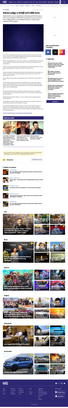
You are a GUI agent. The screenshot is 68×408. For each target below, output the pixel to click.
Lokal (20, 393)
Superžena (13, 393)
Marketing (40, 388)
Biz (3, 392)
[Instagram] (62, 52)
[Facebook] (48, 52)
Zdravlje (13, 388)
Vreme (30, 393)
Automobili (6, 9)
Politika (6, 226)
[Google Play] (60, 392)
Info (4, 388)
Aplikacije (40, 395)
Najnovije (11, 2)
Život (4, 393)
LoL (5, 284)
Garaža (53, 357)
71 (7, 170)
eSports (20, 388)
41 (4, 159)
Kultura (12, 392)
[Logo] (5, 2)
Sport (4, 390)
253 (7, 194)
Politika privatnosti (42, 393)
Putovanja (13, 390)
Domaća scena (38, 272)
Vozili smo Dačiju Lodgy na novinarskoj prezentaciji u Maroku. (17, 113)
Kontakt (40, 399)
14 (7, 202)
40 (7, 178)
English (37, 300)
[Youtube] (64, 383)
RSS (39, 397)
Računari (53, 330)
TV (29, 390)
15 (63, 253)
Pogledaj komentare (37, 159)
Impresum (40, 390)
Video (30, 388)
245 (7, 186)
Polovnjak (38, 357)
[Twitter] (55, 52)
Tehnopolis (21, 390)
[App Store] (60, 396)
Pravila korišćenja (42, 392)
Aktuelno (53, 274)
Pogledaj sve (55, 101)
